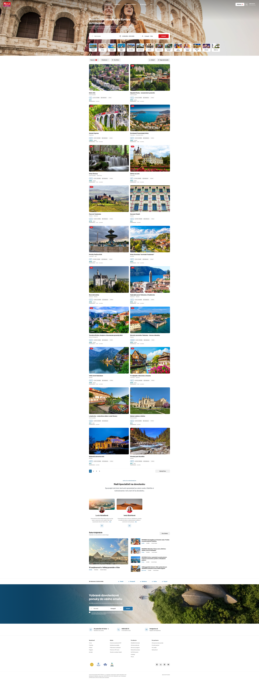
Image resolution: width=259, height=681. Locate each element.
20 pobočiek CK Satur (100, 629)
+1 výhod (109, 97)
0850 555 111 (125, 629)
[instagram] (164, 664)
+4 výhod (110, 259)
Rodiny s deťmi (121, 50)
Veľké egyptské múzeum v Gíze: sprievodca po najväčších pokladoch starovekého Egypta (154, 567)
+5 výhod (111, 178)
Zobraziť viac (162, 471)
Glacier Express (94, 133)
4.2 (132, 299)
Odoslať (128, 608)
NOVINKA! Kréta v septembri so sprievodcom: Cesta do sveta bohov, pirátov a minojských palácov (154, 558)
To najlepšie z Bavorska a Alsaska (140, 376)
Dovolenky (117, 4)
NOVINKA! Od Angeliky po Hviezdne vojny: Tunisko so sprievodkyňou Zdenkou (155, 540)
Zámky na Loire (135, 173)
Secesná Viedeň (135, 214)
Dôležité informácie (135, 643)
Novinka (132, 340)
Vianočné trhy (197, 50)
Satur (151, 4)
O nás (90, 643)
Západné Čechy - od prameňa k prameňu (142, 93)
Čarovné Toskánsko (95, 214)
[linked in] (160, 664)
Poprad (165, 581)
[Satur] (7, 4)
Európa (102, 50)
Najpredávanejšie (164, 60)
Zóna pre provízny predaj (157, 643)
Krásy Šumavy (93, 173)
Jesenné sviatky (187, 50)
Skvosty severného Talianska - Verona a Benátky (145, 335)
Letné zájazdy (178, 50)
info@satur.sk (154, 629)
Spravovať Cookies (166, 674)
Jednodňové (140, 50)
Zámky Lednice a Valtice (137, 416)
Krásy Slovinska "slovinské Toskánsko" (142, 254)
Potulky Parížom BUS (95, 254)
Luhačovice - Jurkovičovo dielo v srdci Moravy (103, 416)
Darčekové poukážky (114, 645)
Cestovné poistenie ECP (115, 643)
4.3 (132, 97)
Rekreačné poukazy (135, 650)
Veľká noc (216, 50)
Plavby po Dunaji (93, 50)
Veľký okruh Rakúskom (96, 376)
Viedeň (121, 581)
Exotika (149, 50)
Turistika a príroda (168, 50)
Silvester (206, 50)
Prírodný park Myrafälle (137, 456)
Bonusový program (135, 647)
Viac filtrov (116, 60)
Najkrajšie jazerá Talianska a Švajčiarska (142, 295)
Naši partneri (155, 650)
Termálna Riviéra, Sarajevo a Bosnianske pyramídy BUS (106, 335)
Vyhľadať (163, 36)
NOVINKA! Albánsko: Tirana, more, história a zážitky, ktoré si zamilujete (154, 549)
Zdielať (153, 60)
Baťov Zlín (92, 93)
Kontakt (91, 652)
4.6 (91, 178)
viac (135, 28)
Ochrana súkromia (135, 645)
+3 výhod (151, 259)
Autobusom (159, 50)
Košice (155, 581)
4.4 (91, 299)
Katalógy (133, 654)
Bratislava (144, 581)
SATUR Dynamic (134, 652)
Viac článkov (165, 533)
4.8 (91, 420)
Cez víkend (131, 50)
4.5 (91, 138)
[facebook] (157, 664)
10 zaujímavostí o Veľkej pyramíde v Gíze (104, 567)
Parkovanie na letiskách (115, 647)
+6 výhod (111, 380)
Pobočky (91, 645)
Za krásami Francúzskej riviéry (139, 133)
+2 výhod (152, 97)
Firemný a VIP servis (114, 650)
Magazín (91, 650)
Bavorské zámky (94, 295)
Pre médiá (154, 647)
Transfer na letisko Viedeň (116, 652)
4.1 (132, 380)
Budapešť (132, 581)
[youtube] (168, 664)
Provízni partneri (155, 645)
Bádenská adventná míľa (96, 456)
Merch (132, 656)
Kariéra (90, 647)
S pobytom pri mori (112, 50)
